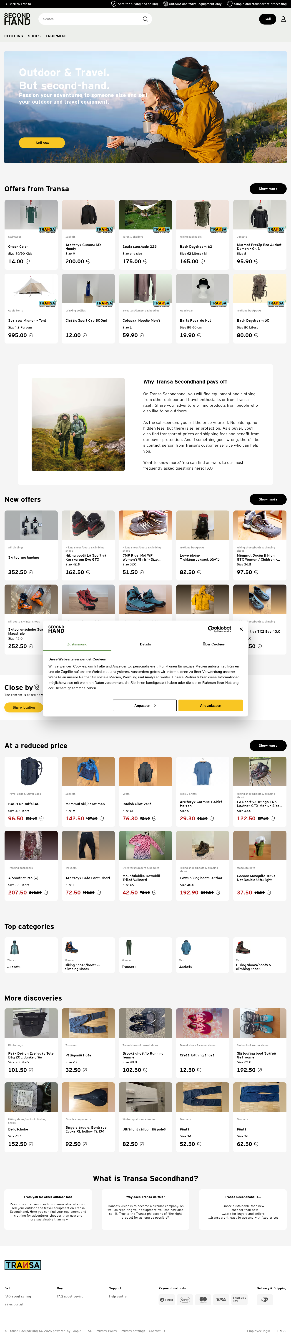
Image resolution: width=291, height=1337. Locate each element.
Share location (24, 707)
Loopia (76, 1331)
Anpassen (142, 705)
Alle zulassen (210, 705)
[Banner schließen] (241, 629)
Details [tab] (145, 644)
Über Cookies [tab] (214, 644)
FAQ (209, 468)
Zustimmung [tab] (77, 644)
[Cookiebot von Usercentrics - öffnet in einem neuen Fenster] (211, 629)
